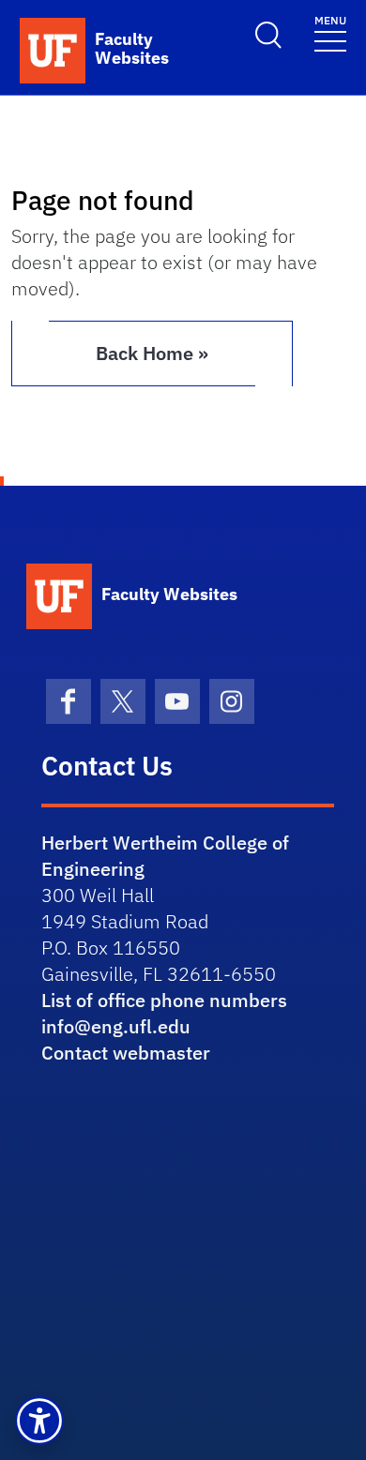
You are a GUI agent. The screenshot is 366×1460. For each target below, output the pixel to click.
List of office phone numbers (164, 1000)
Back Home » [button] (152, 353)
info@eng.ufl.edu (116, 1026)
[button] (39, 1420)
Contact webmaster (125, 1052)
